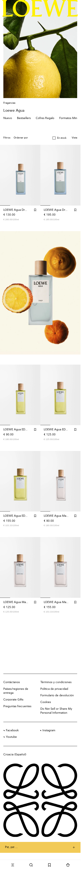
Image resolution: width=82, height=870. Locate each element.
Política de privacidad (54, 688)
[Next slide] (72, 292)
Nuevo (7, 118)
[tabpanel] (41, 293)
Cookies (45, 702)
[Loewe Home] (40, 8)
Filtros (6, 138)
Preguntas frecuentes (17, 706)
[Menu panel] (12, 865)
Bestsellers (24, 118)
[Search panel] (31, 865)
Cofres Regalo (45, 118)
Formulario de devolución (57, 695)
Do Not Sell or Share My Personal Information (56, 711)
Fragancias (9, 103)
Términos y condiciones (55, 682)
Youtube (11, 736)
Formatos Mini (68, 118)
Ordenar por (21, 138)
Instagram (48, 730)
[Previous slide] (7, 292)
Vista (74, 138)
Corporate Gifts (13, 699)
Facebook (12, 730)
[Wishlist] (49, 865)
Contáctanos (11, 682)
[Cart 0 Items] (68, 865)
